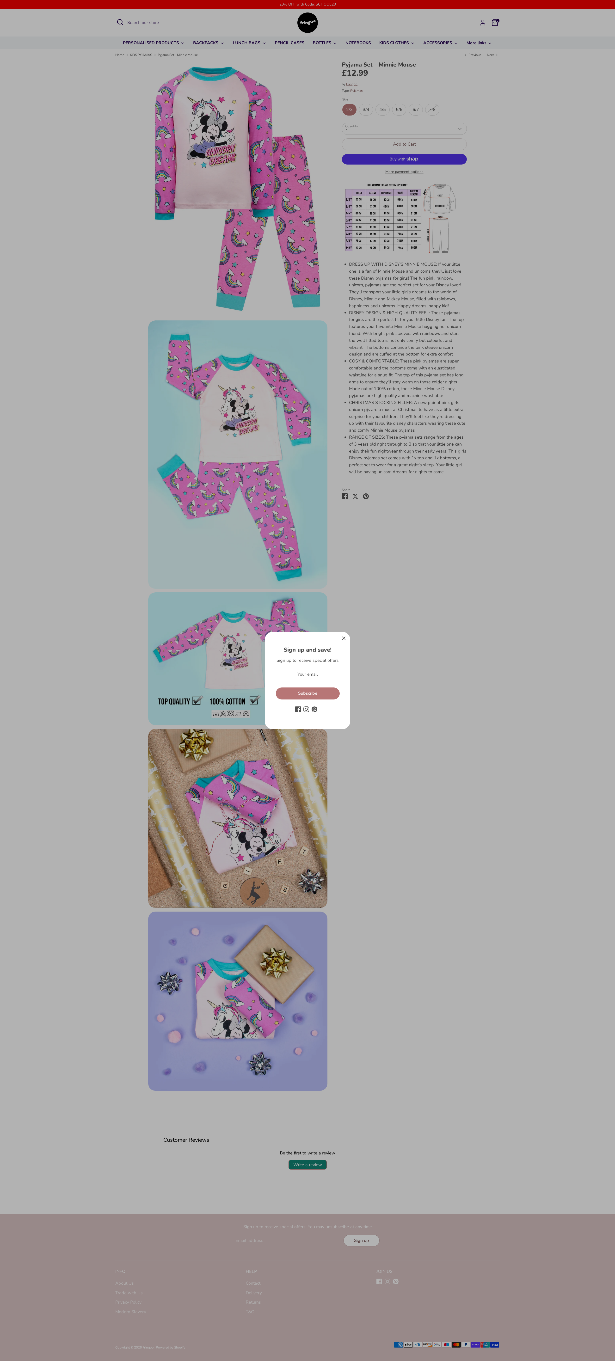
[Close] (343, 638)
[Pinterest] (314, 709)
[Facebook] (298, 709)
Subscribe (307, 693)
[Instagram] (306, 709)
